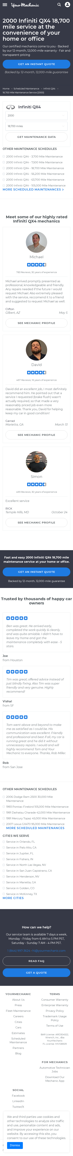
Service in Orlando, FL (20, 841)
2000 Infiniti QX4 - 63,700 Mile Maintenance (35, 179)
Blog (18, 1053)
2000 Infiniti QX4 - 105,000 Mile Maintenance (36, 185)
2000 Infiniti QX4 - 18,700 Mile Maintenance (35, 168)
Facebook (18, 1095)
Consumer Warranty (54, 999)
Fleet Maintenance (18, 1010)
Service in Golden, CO (20, 888)
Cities (18, 1022)
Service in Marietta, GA (21, 882)
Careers (18, 1016)
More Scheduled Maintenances (32, 189)
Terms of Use (54, 1025)
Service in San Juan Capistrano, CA (29, 870)
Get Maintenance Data (36, 137)
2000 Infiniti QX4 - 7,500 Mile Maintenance (34, 162)
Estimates (18, 1033)
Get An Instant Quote (36, 571)
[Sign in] (67, 4)
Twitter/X (18, 1106)
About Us (18, 999)
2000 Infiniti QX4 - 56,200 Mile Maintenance (35, 173)
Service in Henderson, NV (22, 876)
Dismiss (15, 1145)
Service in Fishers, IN (19, 859)
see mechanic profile (36, 323)
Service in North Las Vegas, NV (26, 865)
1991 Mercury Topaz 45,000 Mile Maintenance (35, 818)
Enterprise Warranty (54, 1005)
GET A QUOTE (36, 972)
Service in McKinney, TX (21, 894)
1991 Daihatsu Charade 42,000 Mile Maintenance (38, 812)
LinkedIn (18, 1101)
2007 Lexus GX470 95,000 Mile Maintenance (35, 824)
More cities (13, 898)
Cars (18, 1027)
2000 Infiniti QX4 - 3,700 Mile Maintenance (34, 156)
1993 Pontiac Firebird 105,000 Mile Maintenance (37, 806)
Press (18, 1005)
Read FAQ (36, 961)
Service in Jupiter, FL (19, 853)
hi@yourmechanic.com (49, 950)
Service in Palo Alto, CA (21, 847)
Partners (18, 1048)
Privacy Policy (55, 1010)
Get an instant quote (36, 64)
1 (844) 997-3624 (19, 950)
